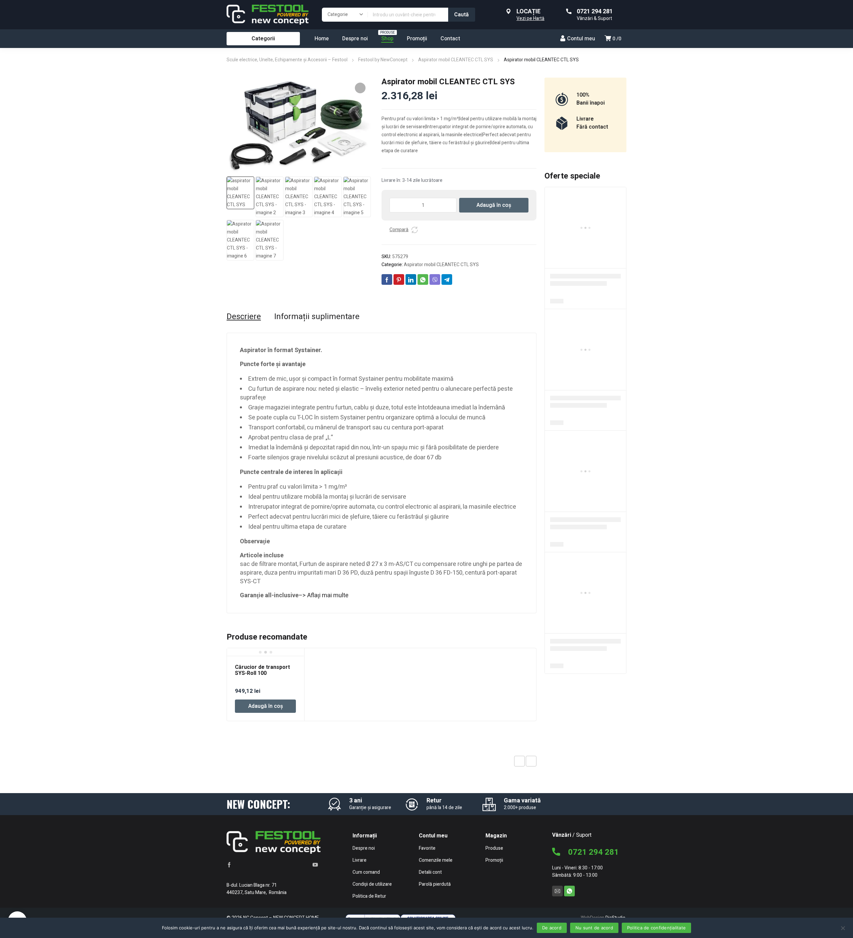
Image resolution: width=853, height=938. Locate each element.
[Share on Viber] (434, 279)
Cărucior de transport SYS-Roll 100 (262, 670)
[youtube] (315, 864)
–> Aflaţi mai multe (324, 595)
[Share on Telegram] (446, 279)
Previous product (519, 761)
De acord (551, 927)
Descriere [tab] (244, 316)
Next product (531, 761)
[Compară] (414, 230)
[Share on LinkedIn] (411, 279)
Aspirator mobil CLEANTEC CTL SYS (455, 59)
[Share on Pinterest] (399, 279)
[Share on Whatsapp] (423, 279)
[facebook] (229, 864)
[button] (360, 88)
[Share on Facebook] (387, 279)
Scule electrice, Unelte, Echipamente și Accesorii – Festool (287, 59)
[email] (557, 891)
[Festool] (268, 14)
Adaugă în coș (493, 205)
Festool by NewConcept (383, 59)
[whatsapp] (569, 891)
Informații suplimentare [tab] (317, 316)
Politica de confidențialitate (656, 927)
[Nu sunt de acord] (842, 928)
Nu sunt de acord (594, 927)
